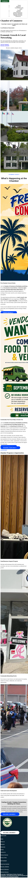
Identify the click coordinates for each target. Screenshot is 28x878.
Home (2, 838)
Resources (18, 16)
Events (2, 849)
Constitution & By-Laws (19, 8)
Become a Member (9, 814)
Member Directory (18, 15)
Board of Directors (5, 869)
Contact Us (5, 1)
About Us (3, 841)
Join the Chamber (4, 44)
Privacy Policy (4, 857)
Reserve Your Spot (9, 447)
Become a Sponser (5, 45)
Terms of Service (4, 854)
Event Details (8, 312)
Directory (3, 844)
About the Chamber (5, 864)
